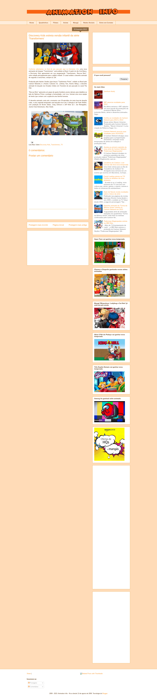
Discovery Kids (45, 145)
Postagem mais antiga (78, 225)
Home (31, 23)
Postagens (33, 683)
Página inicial (58, 225)
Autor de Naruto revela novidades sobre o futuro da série (116, 193)
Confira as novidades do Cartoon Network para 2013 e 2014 (116, 119)
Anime (65, 23)
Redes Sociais (88, 23)
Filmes (55, 23)
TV (62, 145)
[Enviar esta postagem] (31, 142)
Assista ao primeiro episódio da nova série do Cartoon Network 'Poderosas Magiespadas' (115, 149)
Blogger (104, 693)
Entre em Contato (106, 23)
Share (29, 673)
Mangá (75, 23)
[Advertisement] (58, 214)
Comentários (34, 687)
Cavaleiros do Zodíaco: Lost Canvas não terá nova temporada (116, 164)
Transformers (55, 145)
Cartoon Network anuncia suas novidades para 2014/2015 (115, 132)
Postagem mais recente (38, 225)
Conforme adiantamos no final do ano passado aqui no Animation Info (54, 69)
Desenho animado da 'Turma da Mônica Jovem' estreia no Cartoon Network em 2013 (115, 207)
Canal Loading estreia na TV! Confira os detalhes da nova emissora (114, 178)
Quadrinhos (43, 23)
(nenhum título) (109, 91)
